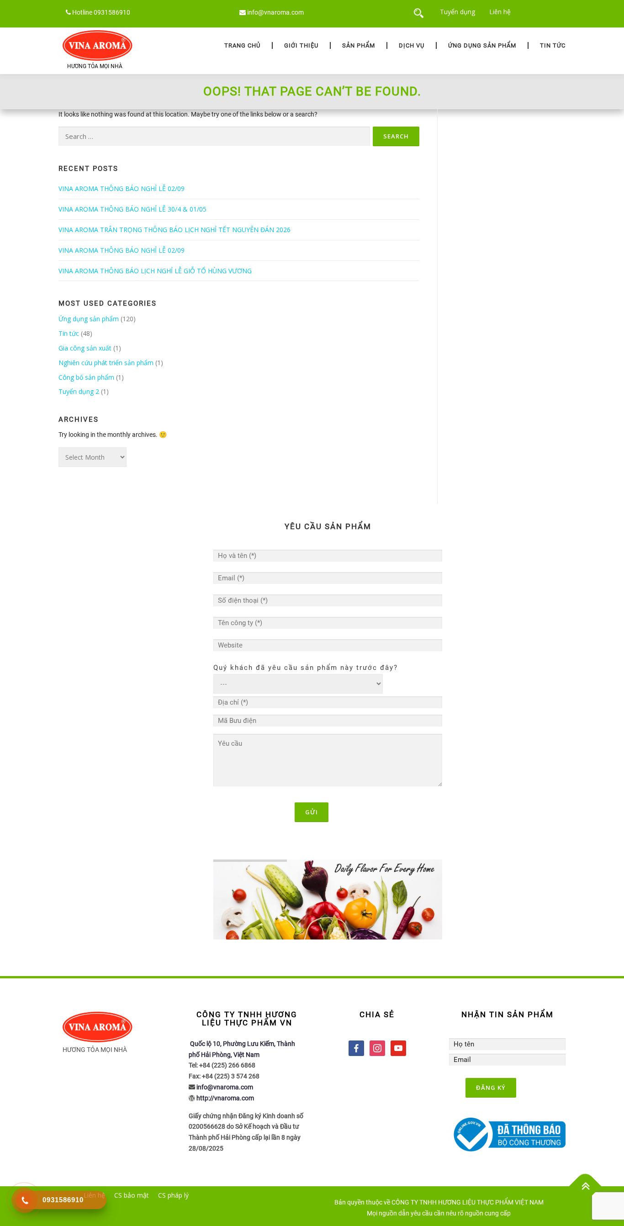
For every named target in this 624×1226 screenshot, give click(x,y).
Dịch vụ (411, 45)
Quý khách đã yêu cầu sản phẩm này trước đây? (305, 667)
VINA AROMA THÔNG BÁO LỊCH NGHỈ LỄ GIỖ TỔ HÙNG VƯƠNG (155, 270)
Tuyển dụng (457, 11)
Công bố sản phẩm (86, 377)
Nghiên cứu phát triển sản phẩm (105, 362)
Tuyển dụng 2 (78, 391)
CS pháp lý (173, 1195)
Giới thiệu (301, 45)
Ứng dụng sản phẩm (482, 45)
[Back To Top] (585, 1186)
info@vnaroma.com (275, 12)
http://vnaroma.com (225, 1098)
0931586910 (112, 12)
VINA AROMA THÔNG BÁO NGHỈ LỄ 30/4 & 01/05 (132, 209)
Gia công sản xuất (84, 348)
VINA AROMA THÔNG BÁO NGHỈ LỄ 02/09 (121, 188)
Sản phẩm (358, 45)
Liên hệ (500, 11)
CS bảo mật (131, 1195)
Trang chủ (242, 45)
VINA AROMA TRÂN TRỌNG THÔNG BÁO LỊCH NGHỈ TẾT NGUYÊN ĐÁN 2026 (174, 229)
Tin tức (553, 45)
